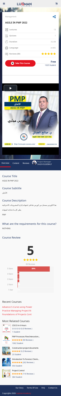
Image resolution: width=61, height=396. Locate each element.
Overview (5, 163)
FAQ (43, 388)
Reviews (26, 163)
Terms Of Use (32, 388)
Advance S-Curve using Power (17, 307)
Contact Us (52, 388)
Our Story (19, 388)
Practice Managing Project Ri (16, 310)
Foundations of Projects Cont (17, 314)
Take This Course (22, 63)
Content (16, 163)
